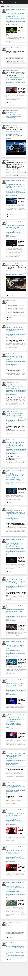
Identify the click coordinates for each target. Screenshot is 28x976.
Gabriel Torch (17, 284)
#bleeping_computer (19, 18)
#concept (18, 58)
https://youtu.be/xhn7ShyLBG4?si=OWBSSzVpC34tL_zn (13, 132)
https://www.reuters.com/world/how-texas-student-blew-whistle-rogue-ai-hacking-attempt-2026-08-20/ (15, 933)
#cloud (12, 548)
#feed (13, 116)
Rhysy (7, 300)
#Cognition (8, 274)
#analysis (11, 335)
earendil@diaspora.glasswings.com (14, 922)
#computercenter (10, 947)
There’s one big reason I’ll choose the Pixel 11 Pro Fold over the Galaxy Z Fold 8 (15, 581)
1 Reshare (11, 104)
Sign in (16, 2)
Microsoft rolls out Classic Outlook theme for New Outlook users (14, 685)
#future (20, 81)
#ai (18, 81)
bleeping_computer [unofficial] (13, 9)
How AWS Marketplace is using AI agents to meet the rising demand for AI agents (15, 512)
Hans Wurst (9, 125)
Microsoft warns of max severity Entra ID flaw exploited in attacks (14, 852)
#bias (11, 114)
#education (18, 21)
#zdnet (14, 333)
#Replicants (20, 274)
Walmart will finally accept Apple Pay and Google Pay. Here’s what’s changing (15, 415)
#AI (17, 51)
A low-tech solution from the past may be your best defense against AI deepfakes (15, 755)
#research (16, 335)
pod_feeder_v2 (14, 24)
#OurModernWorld (10, 273)
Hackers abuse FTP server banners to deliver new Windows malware (15, 815)
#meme (8, 114)
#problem (8, 83)
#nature (16, 82)
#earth (12, 82)
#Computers (14, 274)
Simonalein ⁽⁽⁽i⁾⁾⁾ (11, 952)
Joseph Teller (9, 263)
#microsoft (8, 615)
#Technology (23, 273)
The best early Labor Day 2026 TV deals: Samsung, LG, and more (15, 329)
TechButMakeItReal (18, 148)
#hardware (13, 189)
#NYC (14, 52)
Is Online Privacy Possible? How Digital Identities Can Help (15, 646)
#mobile (13, 18)
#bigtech (22, 947)
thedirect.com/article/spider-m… (17, 55)
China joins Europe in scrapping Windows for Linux (15, 786)
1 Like (10, 64)
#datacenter (14, 81)
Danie (7, 160)
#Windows (10, 955)
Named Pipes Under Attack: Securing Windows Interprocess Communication (15, 227)
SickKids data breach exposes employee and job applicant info (15, 887)
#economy (8, 82)
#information (16, 114)
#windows (12, 946)
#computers (18, 20)
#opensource (9, 134)
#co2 (17, 79)
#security (8, 18)
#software (8, 117)
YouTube (22, 284)
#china (20, 133)
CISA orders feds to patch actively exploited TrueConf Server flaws (15, 719)
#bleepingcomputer (10, 20)
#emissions (9, 81)
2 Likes (10, 214)
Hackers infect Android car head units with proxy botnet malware (15, 186)
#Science (17, 273)
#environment (21, 82)
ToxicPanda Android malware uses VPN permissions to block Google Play (16, 15)
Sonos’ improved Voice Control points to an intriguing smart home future (16, 386)
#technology (9, 21)
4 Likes (10, 293)
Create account (23, 2)
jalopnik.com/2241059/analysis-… (17, 77)
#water (11, 945)
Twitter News (9, 325)
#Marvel (8, 57)
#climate (20, 79)
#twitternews (9, 333)
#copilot (17, 946)
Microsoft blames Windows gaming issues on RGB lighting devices (15, 611)
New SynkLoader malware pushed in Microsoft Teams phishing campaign (15, 475)
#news (13, 21)
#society (8, 930)
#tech (7, 22)
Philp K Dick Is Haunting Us (12, 270)
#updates (23, 21)
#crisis (18, 955)
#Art (17, 52)
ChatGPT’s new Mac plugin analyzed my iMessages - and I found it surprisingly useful (15, 444)
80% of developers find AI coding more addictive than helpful (15, 357)
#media (17, 116)
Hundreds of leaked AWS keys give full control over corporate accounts (14, 544)
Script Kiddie (9, 47)
